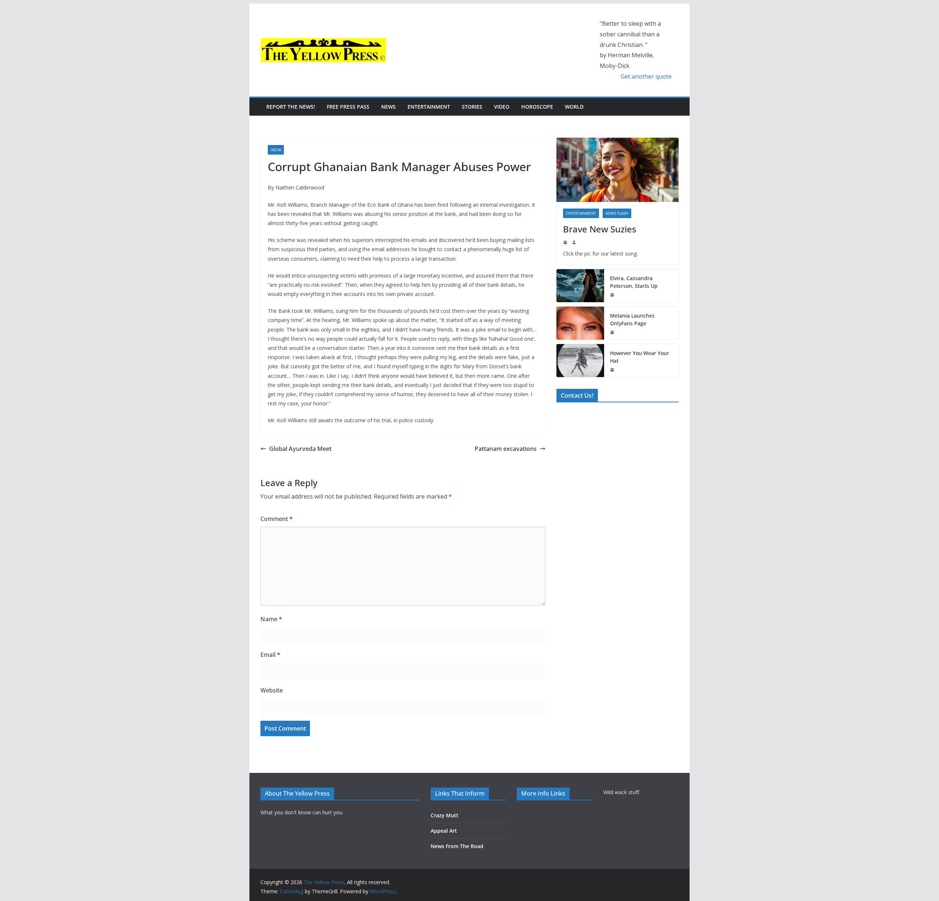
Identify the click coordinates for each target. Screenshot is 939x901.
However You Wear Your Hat (639, 357)
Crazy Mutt (444, 815)
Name (271, 619)
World (574, 106)
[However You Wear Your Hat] (580, 360)
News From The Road (457, 846)
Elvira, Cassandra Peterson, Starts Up (634, 282)
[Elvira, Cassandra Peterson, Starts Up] (580, 285)
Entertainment (429, 106)
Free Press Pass (348, 106)
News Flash (617, 213)
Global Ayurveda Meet (300, 449)
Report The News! (290, 106)
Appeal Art (444, 830)
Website (271, 690)
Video (501, 106)
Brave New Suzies (599, 229)
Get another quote (646, 76)
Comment (276, 519)
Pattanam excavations (506, 449)
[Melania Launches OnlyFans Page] (580, 323)
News (388, 106)
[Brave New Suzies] (617, 170)
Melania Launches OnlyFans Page (632, 319)
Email (270, 655)
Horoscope (537, 106)
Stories (472, 106)
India (276, 149)
